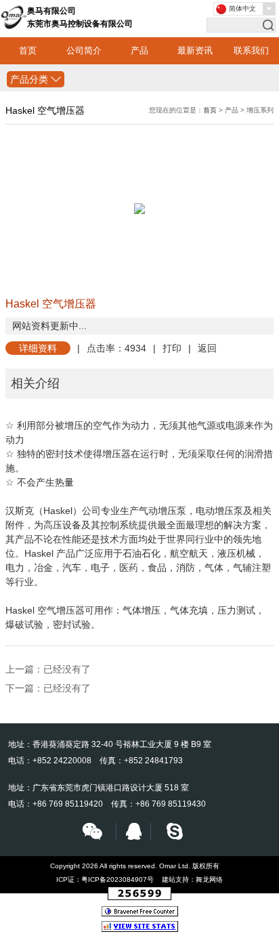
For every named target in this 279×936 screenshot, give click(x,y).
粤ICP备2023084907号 (117, 879)
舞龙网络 (209, 879)
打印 (172, 348)
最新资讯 (195, 50)
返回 (207, 348)
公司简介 (84, 50)
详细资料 (38, 348)
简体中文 (242, 8)
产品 (139, 50)
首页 (28, 50)
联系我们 (251, 50)
